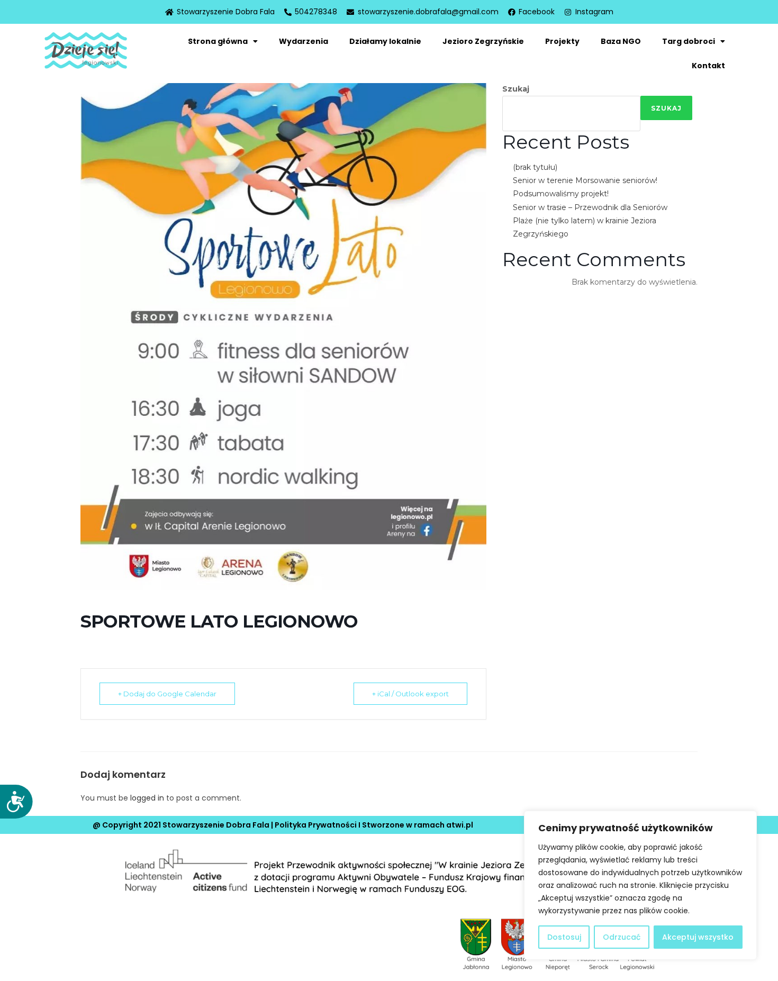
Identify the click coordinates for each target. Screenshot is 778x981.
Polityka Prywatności (316, 825)
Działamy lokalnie (385, 41)
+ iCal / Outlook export (410, 693)
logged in (147, 798)
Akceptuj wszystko (698, 937)
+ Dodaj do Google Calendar (167, 693)
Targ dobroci (688, 41)
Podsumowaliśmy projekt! (561, 193)
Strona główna (218, 41)
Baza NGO (621, 41)
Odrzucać (621, 937)
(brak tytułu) (535, 167)
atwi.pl (459, 825)
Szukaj (515, 89)
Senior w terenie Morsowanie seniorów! (585, 180)
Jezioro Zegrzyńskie (483, 41)
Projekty (562, 41)
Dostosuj (564, 937)
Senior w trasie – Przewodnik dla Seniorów (590, 207)
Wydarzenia (303, 41)
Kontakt (708, 65)
